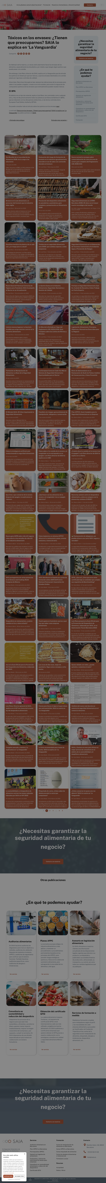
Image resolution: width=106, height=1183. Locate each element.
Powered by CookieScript (14, 1179)
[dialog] (14, 1166)
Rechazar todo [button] (19, 1176)
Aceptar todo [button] (8, 1176)
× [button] (24, 1154)
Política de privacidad (8, 1173)
